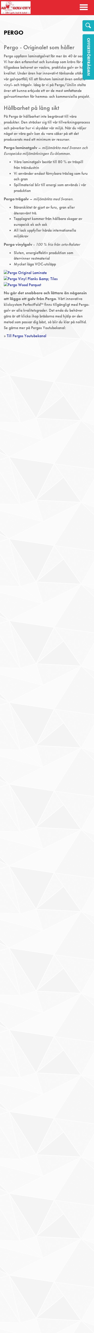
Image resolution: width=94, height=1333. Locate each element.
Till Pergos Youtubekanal (26, 335)
